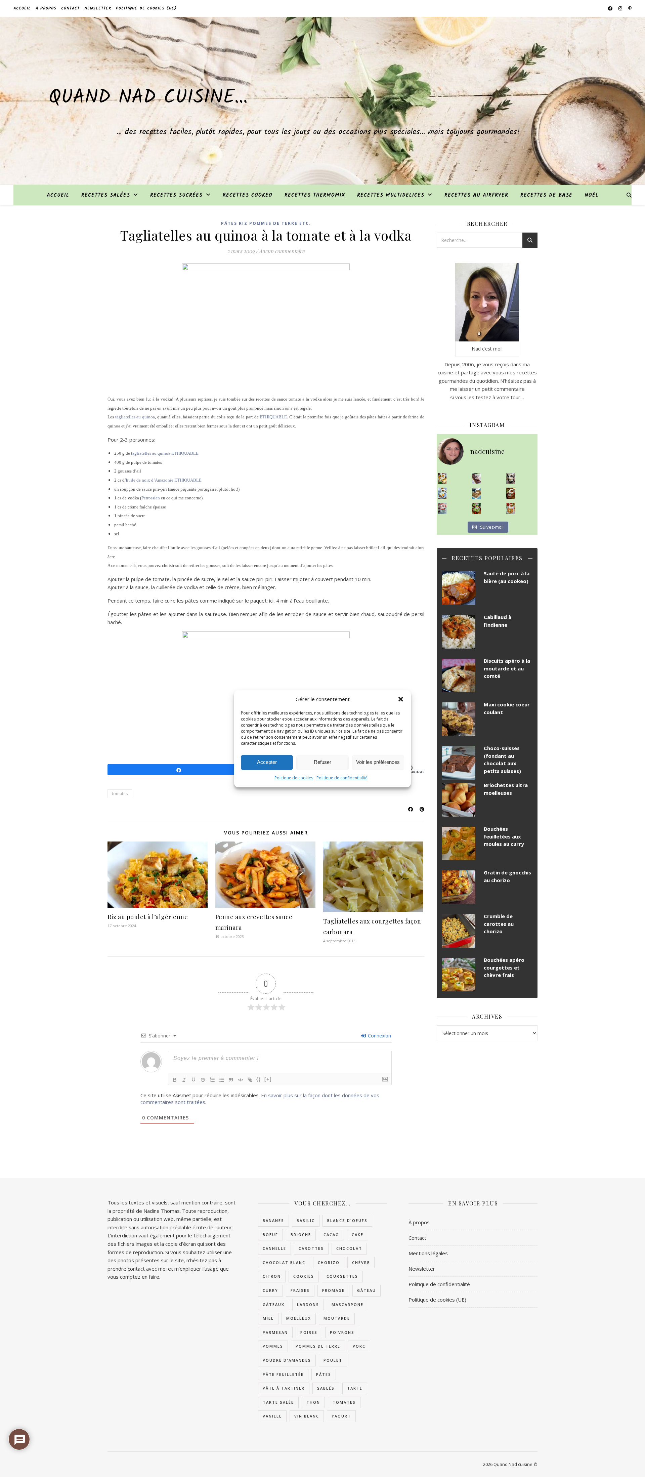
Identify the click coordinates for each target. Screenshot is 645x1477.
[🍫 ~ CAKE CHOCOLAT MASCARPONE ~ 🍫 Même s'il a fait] (476, 478)
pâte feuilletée (283, 1374)
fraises (300, 1290)
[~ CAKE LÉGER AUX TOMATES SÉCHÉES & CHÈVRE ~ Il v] (442, 478)
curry (270, 1290)
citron (272, 1276)
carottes (311, 1248)
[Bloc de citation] (231, 1080)
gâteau (366, 1290)
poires (308, 1332)
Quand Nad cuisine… (148, 98)
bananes (273, 1220)
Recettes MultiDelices (390, 195)
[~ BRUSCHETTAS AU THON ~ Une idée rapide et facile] (510, 493)
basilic (306, 1220)
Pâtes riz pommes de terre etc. (266, 223)
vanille (272, 1416)
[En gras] (174, 1080)
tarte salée (278, 1402)
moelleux (298, 1318)
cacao (331, 1234)
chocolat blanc (284, 1262)
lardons (308, 1304)
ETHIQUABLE (273, 416)
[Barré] (203, 1080)
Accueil (22, 8)
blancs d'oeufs (347, 1220)
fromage (333, 1290)
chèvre (361, 1262)
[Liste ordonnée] (212, 1080)
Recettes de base (546, 195)
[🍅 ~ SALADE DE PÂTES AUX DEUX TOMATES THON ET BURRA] (510, 508)
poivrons (342, 1332)
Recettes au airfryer (476, 195)
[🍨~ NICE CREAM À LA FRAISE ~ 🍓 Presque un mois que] (442, 508)
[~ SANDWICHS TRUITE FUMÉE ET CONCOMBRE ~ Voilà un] (476, 508)
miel (268, 1318)
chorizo (329, 1262)
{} (258, 1079)
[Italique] (184, 1080)
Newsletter (97, 8)
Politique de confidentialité (342, 778)
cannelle (274, 1248)
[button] (400, 699)
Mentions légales (428, 1253)
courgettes (342, 1276)
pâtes (323, 1374)
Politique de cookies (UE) (146, 8)
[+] (268, 1079)
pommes (273, 1346)
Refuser (322, 762)
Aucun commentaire (282, 251)
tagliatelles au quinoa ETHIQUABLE (165, 453)
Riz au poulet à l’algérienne (148, 917)
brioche (301, 1234)
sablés (326, 1388)
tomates (120, 793)
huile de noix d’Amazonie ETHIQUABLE (164, 480)
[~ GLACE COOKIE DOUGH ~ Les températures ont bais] (510, 478)
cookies (303, 1276)
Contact (70, 8)
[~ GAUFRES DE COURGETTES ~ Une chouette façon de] (442, 493)
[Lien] (250, 1080)
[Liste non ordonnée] (221, 1080)
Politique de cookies (293, 778)
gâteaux (274, 1304)
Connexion (379, 1035)
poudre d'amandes (287, 1360)
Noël (592, 195)
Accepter (267, 762)
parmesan (275, 1332)
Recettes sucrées (176, 195)
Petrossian (150, 497)
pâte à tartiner (284, 1388)
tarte (354, 1388)
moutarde (337, 1318)
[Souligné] (193, 1080)
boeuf (270, 1234)
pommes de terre (318, 1346)
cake (357, 1234)
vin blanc (306, 1416)
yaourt (341, 1416)
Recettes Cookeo (247, 195)
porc (359, 1346)
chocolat (349, 1248)
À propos (46, 8)
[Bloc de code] (240, 1080)
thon (313, 1402)
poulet (333, 1360)
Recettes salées (105, 195)
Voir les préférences (378, 762)
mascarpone (347, 1304)
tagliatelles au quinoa (135, 416)
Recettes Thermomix (315, 195)
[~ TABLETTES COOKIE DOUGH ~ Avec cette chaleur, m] (476, 493)
